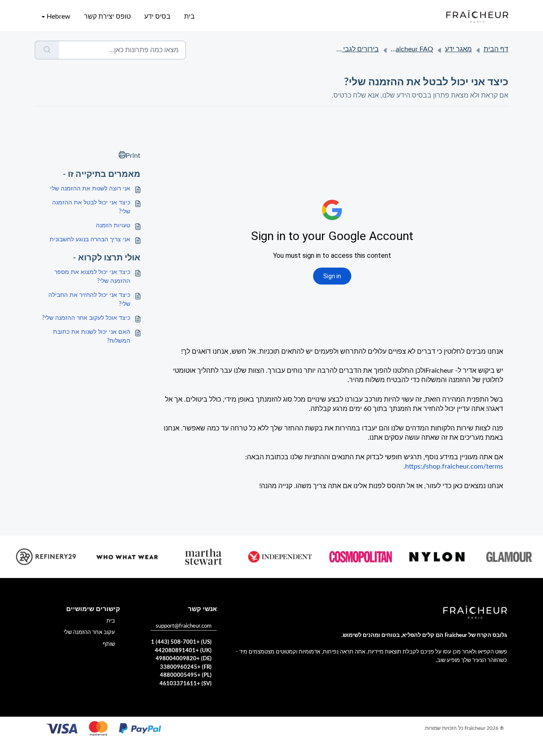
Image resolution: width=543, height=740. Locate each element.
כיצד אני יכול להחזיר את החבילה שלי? (89, 299)
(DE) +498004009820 (184, 659)
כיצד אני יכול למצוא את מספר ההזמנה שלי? (92, 276)
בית (189, 16)
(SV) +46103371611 (186, 684)
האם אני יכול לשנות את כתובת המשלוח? (91, 336)
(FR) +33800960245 (186, 667)
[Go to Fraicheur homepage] (477, 16)
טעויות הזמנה (113, 226)
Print (133, 155)
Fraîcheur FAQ (411, 49)
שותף (109, 644)
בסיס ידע (157, 16)
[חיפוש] (47, 50)
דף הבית (496, 49)
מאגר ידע (458, 49)
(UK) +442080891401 (183, 650)
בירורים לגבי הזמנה (351, 49)
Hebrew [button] (58, 16)
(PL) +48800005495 (186, 675)
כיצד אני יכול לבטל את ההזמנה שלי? (91, 207)
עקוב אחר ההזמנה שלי (89, 632)
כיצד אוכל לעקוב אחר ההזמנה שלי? (86, 318)
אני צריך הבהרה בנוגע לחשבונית (90, 240)
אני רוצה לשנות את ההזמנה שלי (90, 189)
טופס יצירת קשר (107, 16)
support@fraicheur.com (184, 626)
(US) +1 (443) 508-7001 (181, 642)
